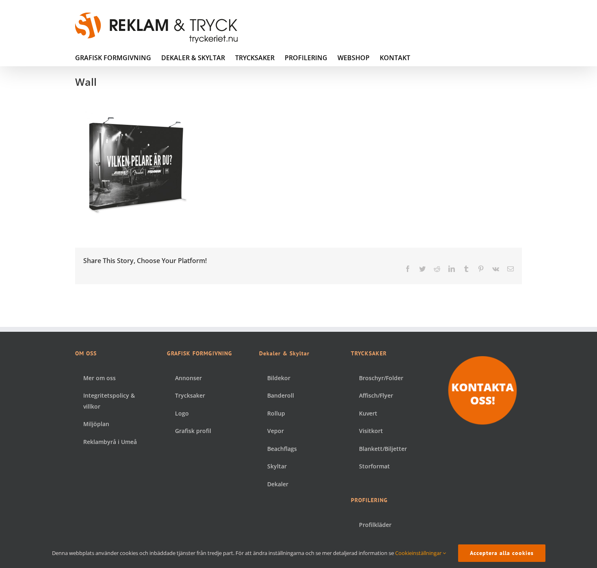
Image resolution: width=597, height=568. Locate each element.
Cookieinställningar (419, 553)
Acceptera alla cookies (502, 553)
